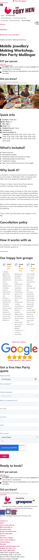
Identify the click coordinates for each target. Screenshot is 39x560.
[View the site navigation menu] (1, 6)
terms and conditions (29, 233)
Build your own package (9, 35)
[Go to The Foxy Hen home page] (19, 10)
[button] (3, 64)
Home (2, 24)
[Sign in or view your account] (18, 22)
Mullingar (3, 29)
